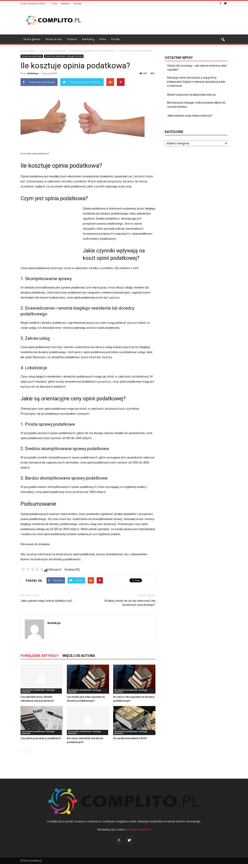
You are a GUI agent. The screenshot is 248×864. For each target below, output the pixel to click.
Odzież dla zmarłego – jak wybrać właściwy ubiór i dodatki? (197, 67)
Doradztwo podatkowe (32, 56)
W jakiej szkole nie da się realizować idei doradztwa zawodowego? (129, 603)
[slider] (32, 569)
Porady (115, 39)
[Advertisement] (156, 20)
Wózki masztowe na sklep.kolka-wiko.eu (191, 94)
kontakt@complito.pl (138, 829)
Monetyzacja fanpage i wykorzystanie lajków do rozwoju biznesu (196, 104)
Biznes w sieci (54, 39)
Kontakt (78, 3)
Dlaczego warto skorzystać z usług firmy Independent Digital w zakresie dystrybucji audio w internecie (196, 81)
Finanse (72, 39)
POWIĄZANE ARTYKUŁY (40, 656)
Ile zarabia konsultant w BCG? (130, 738)
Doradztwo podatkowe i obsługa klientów (63, 56)
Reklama (65, 3)
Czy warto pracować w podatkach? (41, 738)
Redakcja (33, 73)
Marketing (88, 39)
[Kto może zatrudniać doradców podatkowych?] (88, 720)
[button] (222, 39)
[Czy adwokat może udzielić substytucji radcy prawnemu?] (42, 679)
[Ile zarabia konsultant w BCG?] (134, 720)
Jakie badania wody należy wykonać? (190, 115)
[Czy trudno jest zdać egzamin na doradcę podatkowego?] (88, 679)
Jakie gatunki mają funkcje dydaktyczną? (46, 600)
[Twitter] (225, 3)
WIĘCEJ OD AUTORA (79, 656)
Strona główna (31, 39)
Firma (102, 39)
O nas (54, 3)
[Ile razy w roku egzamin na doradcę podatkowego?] (134, 679)
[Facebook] (220, 3)
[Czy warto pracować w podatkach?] (42, 720)
